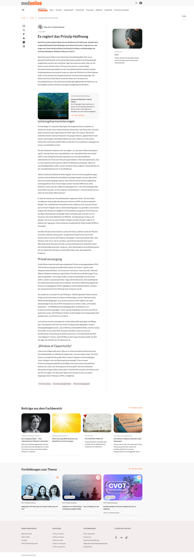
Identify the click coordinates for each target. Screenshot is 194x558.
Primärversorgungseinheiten (62, 384)
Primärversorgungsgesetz (82, 384)
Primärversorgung (44, 384)
